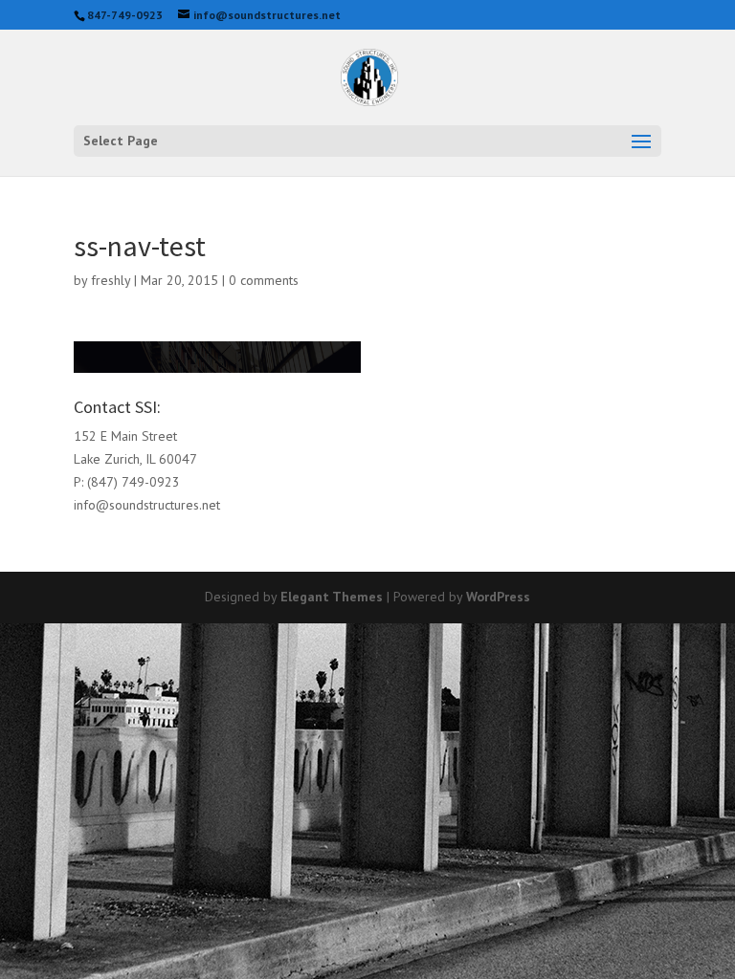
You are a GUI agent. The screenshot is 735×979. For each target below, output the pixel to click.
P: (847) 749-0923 (127, 481)
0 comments (264, 280)
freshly (110, 280)
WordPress (498, 596)
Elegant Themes (331, 596)
